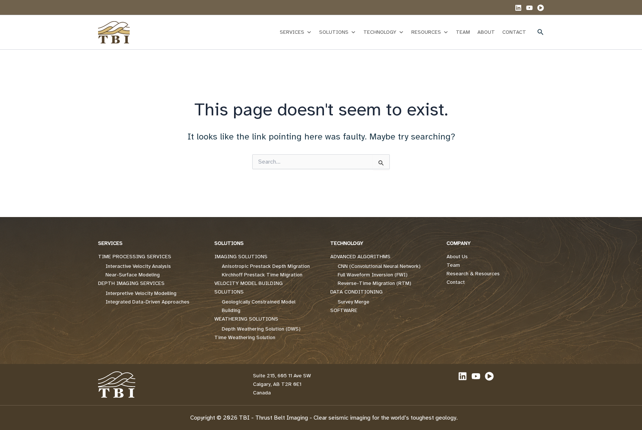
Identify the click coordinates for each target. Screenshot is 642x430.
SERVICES (292, 32)
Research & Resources (473, 273)
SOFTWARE (343, 310)
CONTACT (514, 32)
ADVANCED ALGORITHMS (360, 256)
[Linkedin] (518, 7)
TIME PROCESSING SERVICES (134, 256)
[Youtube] (540, 7)
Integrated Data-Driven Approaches (147, 302)
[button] (540, 32)
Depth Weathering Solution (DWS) (261, 329)
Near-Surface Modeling (133, 275)
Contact (456, 282)
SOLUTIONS (333, 32)
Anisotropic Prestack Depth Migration (266, 266)
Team (453, 265)
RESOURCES (426, 32)
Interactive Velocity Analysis (138, 266)
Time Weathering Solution (244, 337)
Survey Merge (353, 302)
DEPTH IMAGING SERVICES (131, 283)
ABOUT (486, 32)
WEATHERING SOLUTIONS (246, 319)
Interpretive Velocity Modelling (141, 293)
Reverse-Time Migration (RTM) (374, 283)
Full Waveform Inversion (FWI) (373, 275)
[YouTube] (529, 7)
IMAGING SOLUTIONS (241, 256)
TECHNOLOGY (379, 32)
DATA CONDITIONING (356, 292)
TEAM (463, 32)
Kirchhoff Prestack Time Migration (262, 275)
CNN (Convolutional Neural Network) (379, 266)
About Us (457, 256)
